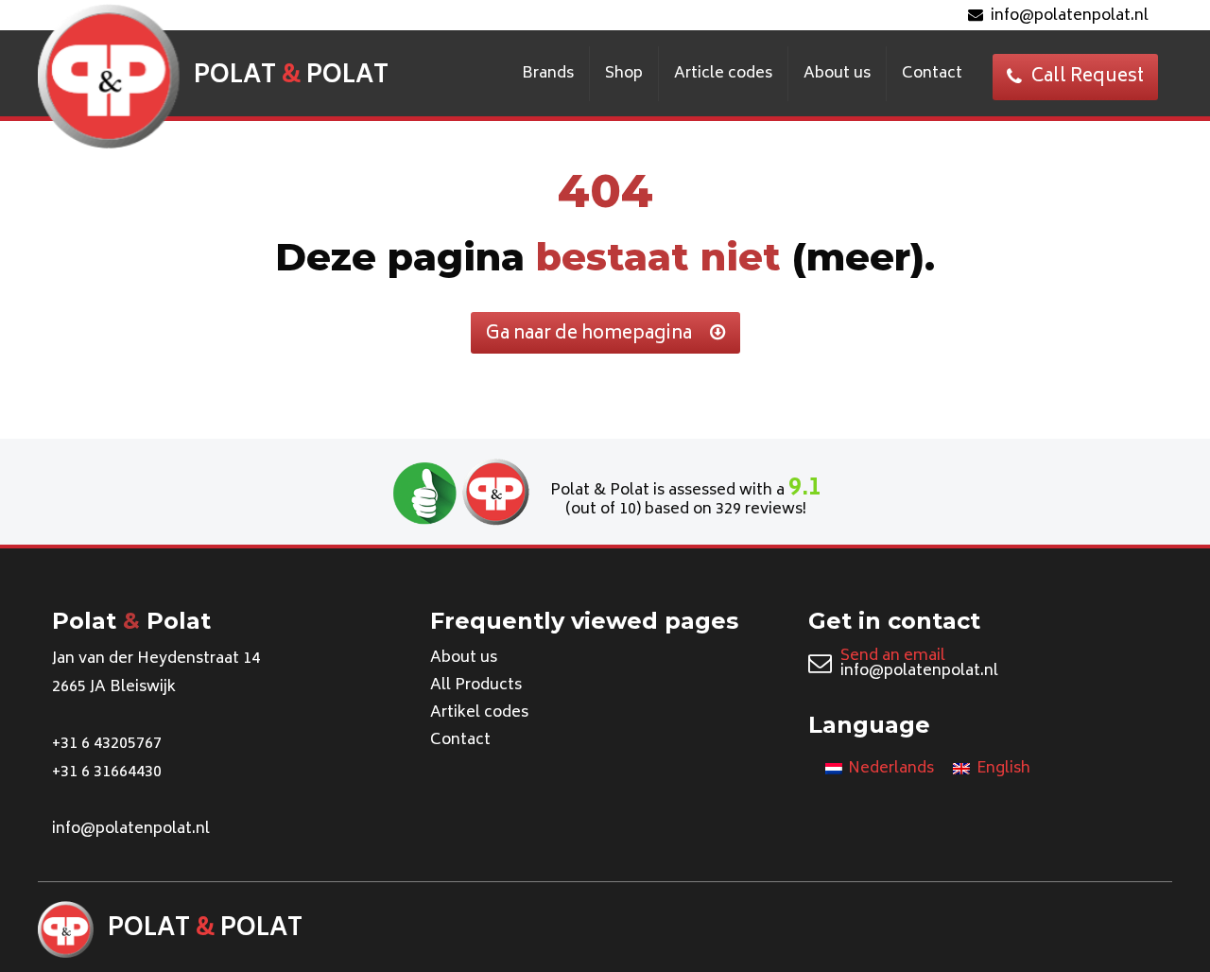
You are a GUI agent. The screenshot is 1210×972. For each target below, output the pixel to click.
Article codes (723, 73)
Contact (932, 73)
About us (837, 73)
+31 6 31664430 (107, 772)
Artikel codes (479, 713)
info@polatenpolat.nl (1070, 16)
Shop (624, 73)
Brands (548, 73)
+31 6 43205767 (107, 744)
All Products (476, 685)
